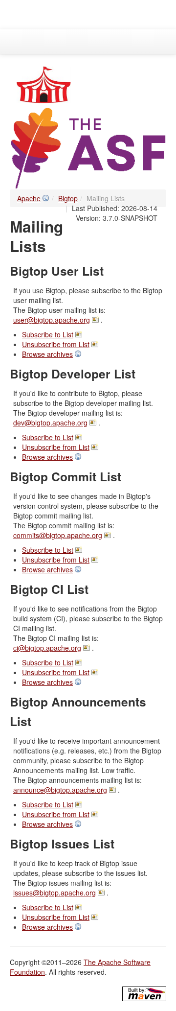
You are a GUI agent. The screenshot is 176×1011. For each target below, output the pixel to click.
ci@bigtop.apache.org (47, 648)
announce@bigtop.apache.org (60, 790)
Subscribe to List (47, 334)
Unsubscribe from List (55, 344)
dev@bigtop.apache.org (50, 422)
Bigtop (68, 198)
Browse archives (47, 354)
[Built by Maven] (144, 994)
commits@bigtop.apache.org (57, 535)
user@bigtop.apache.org (51, 320)
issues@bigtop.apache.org (54, 892)
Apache (29, 198)
